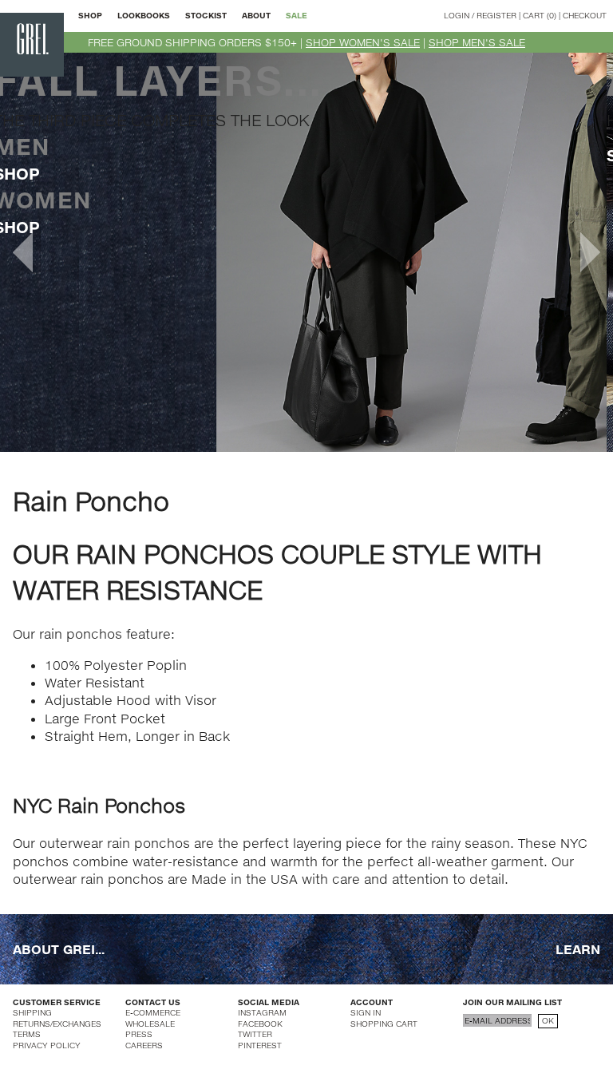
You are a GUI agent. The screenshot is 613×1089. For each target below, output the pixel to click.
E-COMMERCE (152, 1012)
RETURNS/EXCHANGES (57, 1023)
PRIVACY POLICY (47, 1045)
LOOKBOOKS (143, 15)
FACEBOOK (260, 1023)
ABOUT (256, 15)
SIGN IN (365, 1012)
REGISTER (496, 15)
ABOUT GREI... (59, 948)
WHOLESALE (150, 1023)
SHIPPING (32, 1012)
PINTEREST (260, 1045)
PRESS (138, 1034)
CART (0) (539, 15)
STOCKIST (206, 15)
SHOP (90, 15)
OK (548, 1020)
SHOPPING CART (383, 1023)
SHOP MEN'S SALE (477, 42)
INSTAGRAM (262, 1012)
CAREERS (144, 1045)
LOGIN (456, 15)
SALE (296, 15)
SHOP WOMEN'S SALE (363, 42)
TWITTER (255, 1034)
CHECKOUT (585, 15)
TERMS (27, 1034)
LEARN (578, 948)
